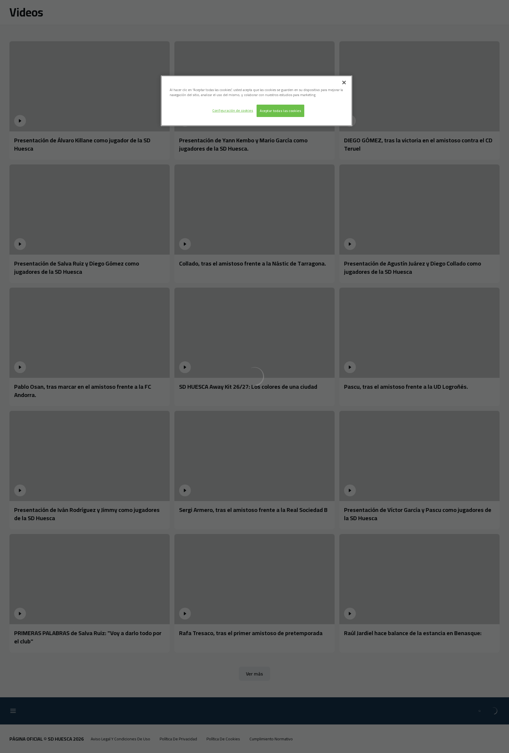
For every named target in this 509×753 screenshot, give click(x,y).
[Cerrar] (344, 82)
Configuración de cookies (232, 110)
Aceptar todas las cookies (280, 111)
